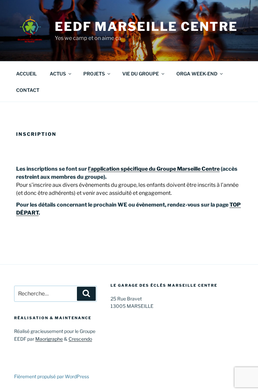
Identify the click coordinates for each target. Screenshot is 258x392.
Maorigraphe (49, 339)
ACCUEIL (26, 73)
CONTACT (27, 90)
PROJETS (94, 73)
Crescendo (80, 339)
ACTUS (58, 73)
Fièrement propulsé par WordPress (51, 376)
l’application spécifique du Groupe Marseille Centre (154, 169)
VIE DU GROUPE (140, 73)
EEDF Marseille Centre (146, 26)
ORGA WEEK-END (196, 73)
